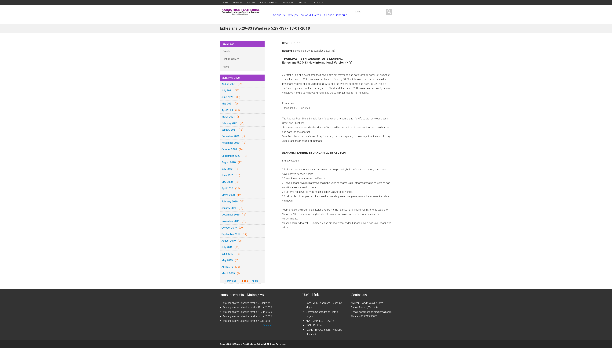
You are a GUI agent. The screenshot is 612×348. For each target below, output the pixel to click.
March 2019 (228, 273)
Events (226, 51)
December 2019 (231, 214)
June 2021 (227, 97)
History (302, 3)
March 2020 (228, 195)
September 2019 (231, 234)
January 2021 (229, 129)
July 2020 (227, 168)
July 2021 (227, 90)
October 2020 (229, 149)
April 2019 (227, 266)
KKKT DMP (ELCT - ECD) (320, 320)
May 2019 (227, 260)
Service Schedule (335, 15)
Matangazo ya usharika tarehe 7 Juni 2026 (246, 320)
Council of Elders (268, 3)
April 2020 (227, 188)
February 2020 (230, 201)
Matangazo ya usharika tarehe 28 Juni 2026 (247, 307)
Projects (237, 3)
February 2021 (230, 123)
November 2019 (231, 221)
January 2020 (229, 208)
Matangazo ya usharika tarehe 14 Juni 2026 (247, 316)
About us (279, 15)
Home (225, 3)
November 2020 (231, 142)
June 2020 (227, 175)
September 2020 (231, 155)
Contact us (317, 3)
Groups (293, 15)
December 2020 (231, 136)
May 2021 (227, 103)
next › (255, 280)
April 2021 (227, 110)
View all (267, 325)
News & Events (311, 15)
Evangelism (288, 3)
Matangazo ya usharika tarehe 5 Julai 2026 (247, 303)
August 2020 (229, 162)
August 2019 (229, 240)
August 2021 (229, 84)
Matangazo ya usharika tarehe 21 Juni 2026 (247, 311)
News (225, 66)
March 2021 (228, 116)
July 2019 (227, 247)
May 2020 (227, 181)
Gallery (251, 3)
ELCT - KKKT (313, 325)
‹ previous (230, 280)
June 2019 (227, 253)
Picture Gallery (230, 59)
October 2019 (229, 227)
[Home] (240, 13)
